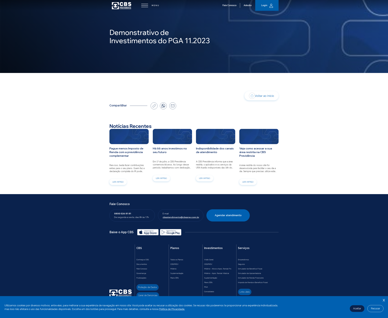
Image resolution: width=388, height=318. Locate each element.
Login (264, 5)
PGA (206, 287)
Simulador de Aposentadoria (249, 273)
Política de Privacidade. (172, 309)
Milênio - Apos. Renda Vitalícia (216, 273)
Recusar (375, 308)
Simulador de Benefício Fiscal (250, 269)
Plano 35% (174, 278)
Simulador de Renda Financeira (251, 278)
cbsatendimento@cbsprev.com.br (181, 217)
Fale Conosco (229, 5)
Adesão (248, 5)
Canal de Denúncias (147, 295)
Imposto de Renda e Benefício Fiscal (253, 282)
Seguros (241, 264)
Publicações (141, 278)
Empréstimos (243, 260)
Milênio (173, 269)
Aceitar (357, 308)
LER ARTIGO (118, 182)
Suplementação (176, 273)
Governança (141, 273)
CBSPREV (174, 264)
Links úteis (245, 292)
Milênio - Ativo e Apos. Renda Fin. (218, 269)
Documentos (141, 264)
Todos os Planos (176, 260)
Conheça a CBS (142, 260)
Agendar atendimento (228, 215)
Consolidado (209, 291)
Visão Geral (208, 260)
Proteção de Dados (147, 287)
